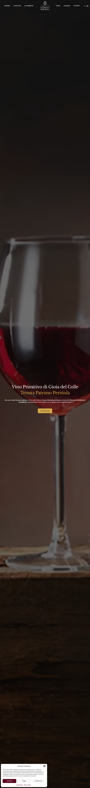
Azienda (7, 6)
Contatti (76, 6)
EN (87, 6)
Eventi (58, 6)
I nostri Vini (17, 6)
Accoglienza (29, 6)
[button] (44, 766)
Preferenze (38, 781)
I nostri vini (45, 411)
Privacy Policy (27, 785)
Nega (24, 781)
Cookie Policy (19, 785)
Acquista (67, 6)
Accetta (9, 781)
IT (84, 6)
